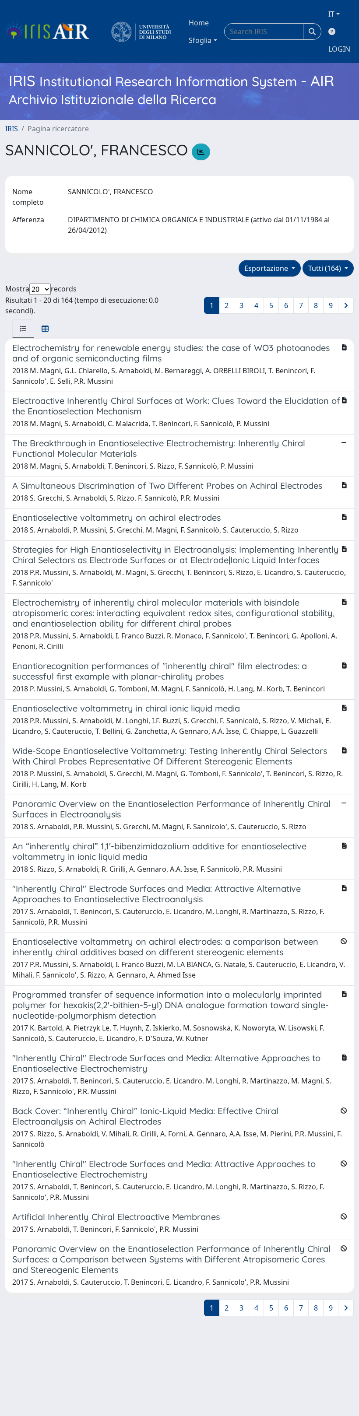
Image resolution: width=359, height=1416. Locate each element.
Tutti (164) (325, 268)
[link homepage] (51, 31)
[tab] (23, 328)
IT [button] (331, 14)
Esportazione (267, 268)
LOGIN (339, 49)
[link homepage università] (141, 31)
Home (199, 23)
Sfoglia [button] (200, 40)
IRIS (11, 128)
